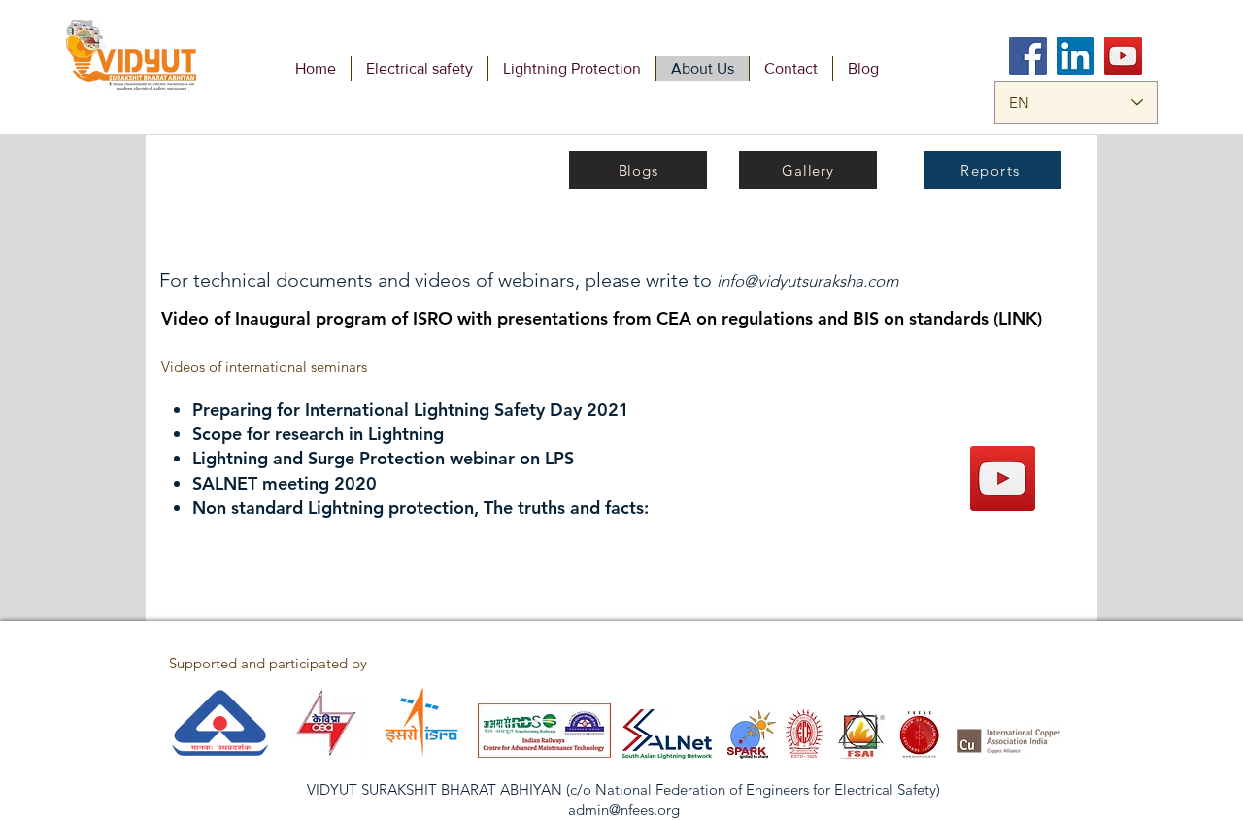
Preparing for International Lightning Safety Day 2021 (410, 409)
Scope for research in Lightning (318, 434)
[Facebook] (1028, 56)
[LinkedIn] (1075, 56)
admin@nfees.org (624, 810)
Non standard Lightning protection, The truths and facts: (420, 507)
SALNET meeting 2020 (284, 483)
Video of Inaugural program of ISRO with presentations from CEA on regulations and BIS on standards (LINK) (601, 318)
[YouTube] (1123, 56)
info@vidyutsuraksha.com (807, 280)
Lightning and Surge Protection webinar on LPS (383, 458)
